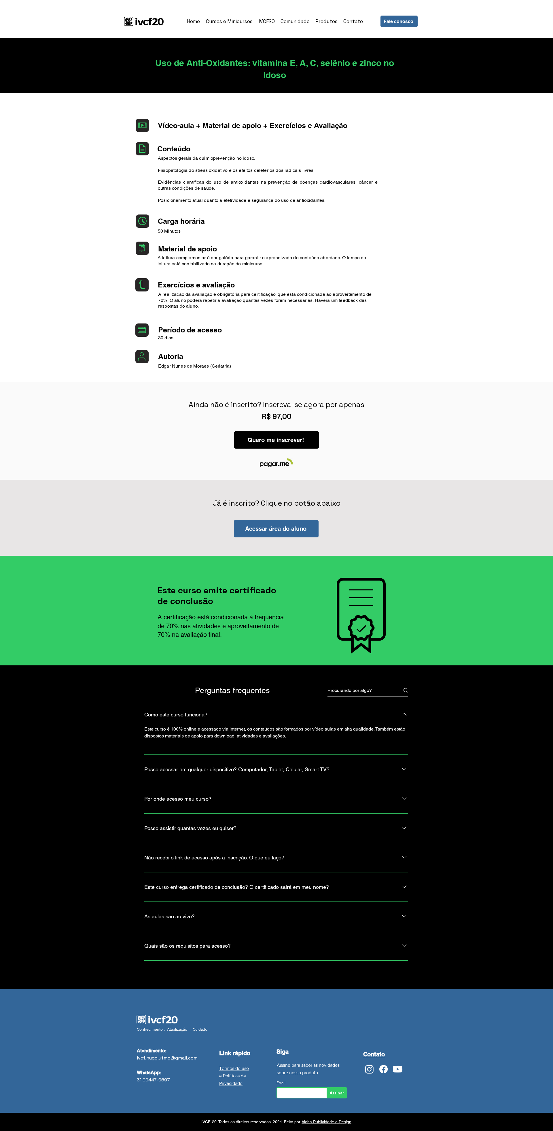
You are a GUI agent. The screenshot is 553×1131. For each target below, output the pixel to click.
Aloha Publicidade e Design (326, 1121)
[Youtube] (397, 1069)
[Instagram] (369, 1069)
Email (281, 1083)
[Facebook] (383, 1069)
